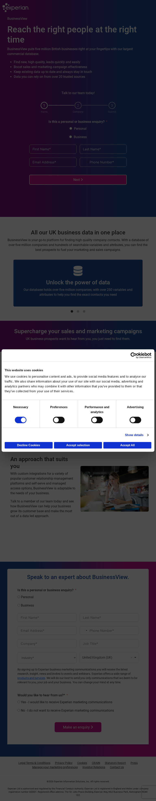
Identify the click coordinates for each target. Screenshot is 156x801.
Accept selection (78, 445)
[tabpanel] (78, 283)
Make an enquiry (76, 727)
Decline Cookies (28, 445)
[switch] (59, 420)
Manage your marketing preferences (55, 767)
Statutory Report (115, 763)
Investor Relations (93, 767)
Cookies (82, 763)
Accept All (127, 445)
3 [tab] (84, 312)
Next (76, 180)
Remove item (131, 658)
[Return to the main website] (15, 8)
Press (134, 763)
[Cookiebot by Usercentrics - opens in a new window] (133, 355)
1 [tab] (72, 312)
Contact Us (117, 767)
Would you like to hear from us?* (41, 695)
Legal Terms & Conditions (34, 763)
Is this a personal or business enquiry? (77, 122)
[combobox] (84, 162)
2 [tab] (78, 312)
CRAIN (96, 763)
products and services (31, 678)
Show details (134, 435)
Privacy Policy (64, 763)
